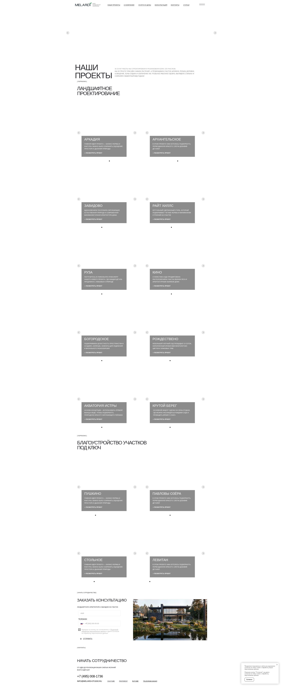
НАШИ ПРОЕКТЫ (114, 5)
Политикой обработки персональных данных (100, 630)
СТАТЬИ (186, 5)
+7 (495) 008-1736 (90, 676)
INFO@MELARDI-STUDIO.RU (89, 681)
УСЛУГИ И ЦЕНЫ (144, 5)
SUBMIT (87, 639)
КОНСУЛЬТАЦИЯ (161, 5)
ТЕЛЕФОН (82, 619)
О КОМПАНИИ (129, 5)
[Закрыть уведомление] (277, 665)
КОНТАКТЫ (175, 5)
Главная (85, 53)
